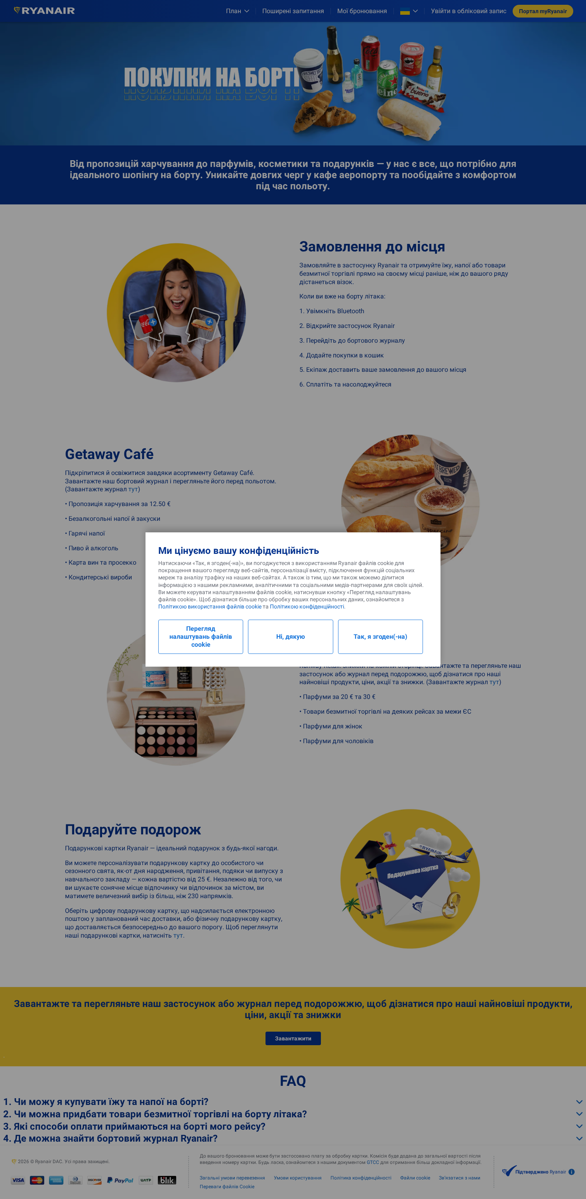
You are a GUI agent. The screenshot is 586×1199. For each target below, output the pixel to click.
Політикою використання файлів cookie (210, 606)
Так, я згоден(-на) (380, 636)
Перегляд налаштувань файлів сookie (200, 636)
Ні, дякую (290, 636)
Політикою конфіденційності (307, 606)
